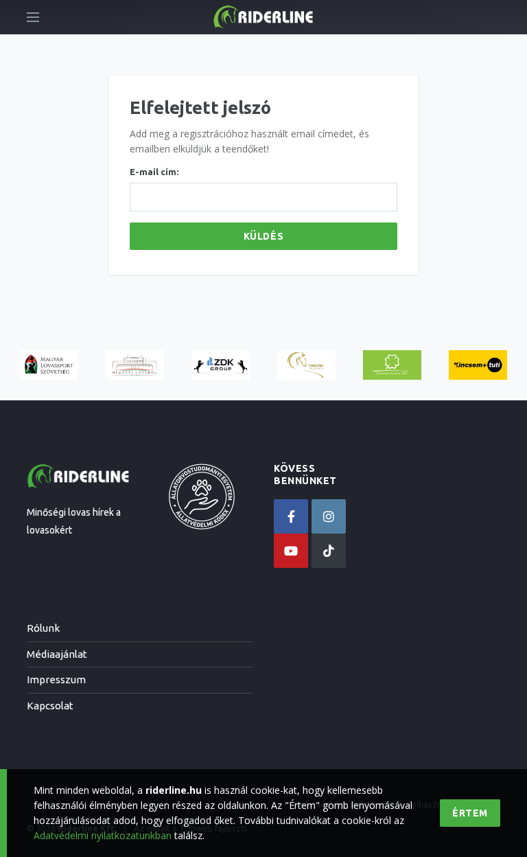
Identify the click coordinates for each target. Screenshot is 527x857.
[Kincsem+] (478, 365)
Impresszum (56, 679)
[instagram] (329, 516)
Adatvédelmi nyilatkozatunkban (103, 835)
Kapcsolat (50, 705)
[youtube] (291, 551)
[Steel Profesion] (220, 365)
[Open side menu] (33, 17)
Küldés (263, 236)
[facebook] (291, 516)
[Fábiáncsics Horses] (306, 365)
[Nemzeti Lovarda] (135, 365)
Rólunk (43, 628)
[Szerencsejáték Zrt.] (392, 365)
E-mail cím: (154, 171)
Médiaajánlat (57, 654)
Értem (470, 813)
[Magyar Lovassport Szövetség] (49, 365)
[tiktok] (329, 551)
